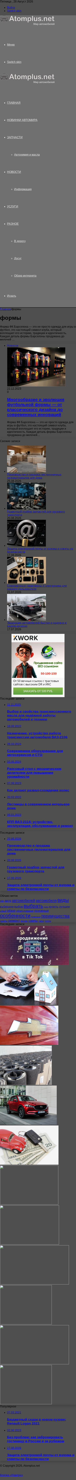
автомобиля (46, 900)
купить (53, 906)
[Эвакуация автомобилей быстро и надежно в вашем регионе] (26, 619)
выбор (18, 906)
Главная (5, 309)
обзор (11, 910)
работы (4, 921)
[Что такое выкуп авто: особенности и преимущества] (29, 1163)
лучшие (64, 906)
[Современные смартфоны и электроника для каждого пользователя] (26, 582)
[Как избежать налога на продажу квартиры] (29, 1004)
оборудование (25, 910)
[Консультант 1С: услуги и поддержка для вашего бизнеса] (26, 1403)
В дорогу (20, 241)
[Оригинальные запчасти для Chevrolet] (29, 1043)
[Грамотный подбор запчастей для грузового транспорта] (26, 508)
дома (46, 907)
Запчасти (15, 137)
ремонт (14, 920)
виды (63, 900)
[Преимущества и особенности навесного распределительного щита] (26, 1323)
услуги (48, 921)
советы (33, 920)
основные (41, 910)
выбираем (7, 906)
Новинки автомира (22, 120)
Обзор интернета (25, 275)
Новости (14, 171)
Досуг (18, 258)
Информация (23, 189)
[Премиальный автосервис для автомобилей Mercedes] (29, 1243)
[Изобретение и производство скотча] (34, 1283)
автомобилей (23, 900)
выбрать (33, 906)
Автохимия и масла (27, 154)
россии (24, 921)
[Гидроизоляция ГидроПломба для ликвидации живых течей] (26, 1083)
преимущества (55, 916)
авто (8, 900)
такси (41, 921)
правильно (36, 917)
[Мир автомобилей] (27, 24)
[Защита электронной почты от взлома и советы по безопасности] (26, 545)
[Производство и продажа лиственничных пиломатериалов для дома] (26, 471)
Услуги (12, 206)
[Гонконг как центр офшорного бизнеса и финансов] (34, 1363)
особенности (15, 916)
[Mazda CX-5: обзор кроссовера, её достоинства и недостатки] (28, 1123)
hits (2, 901)
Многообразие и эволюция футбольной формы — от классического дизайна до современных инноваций (35, 407)
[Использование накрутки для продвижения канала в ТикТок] (34, 964)
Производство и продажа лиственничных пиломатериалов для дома (34, 476)
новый (3, 911)
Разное (13, 223)
